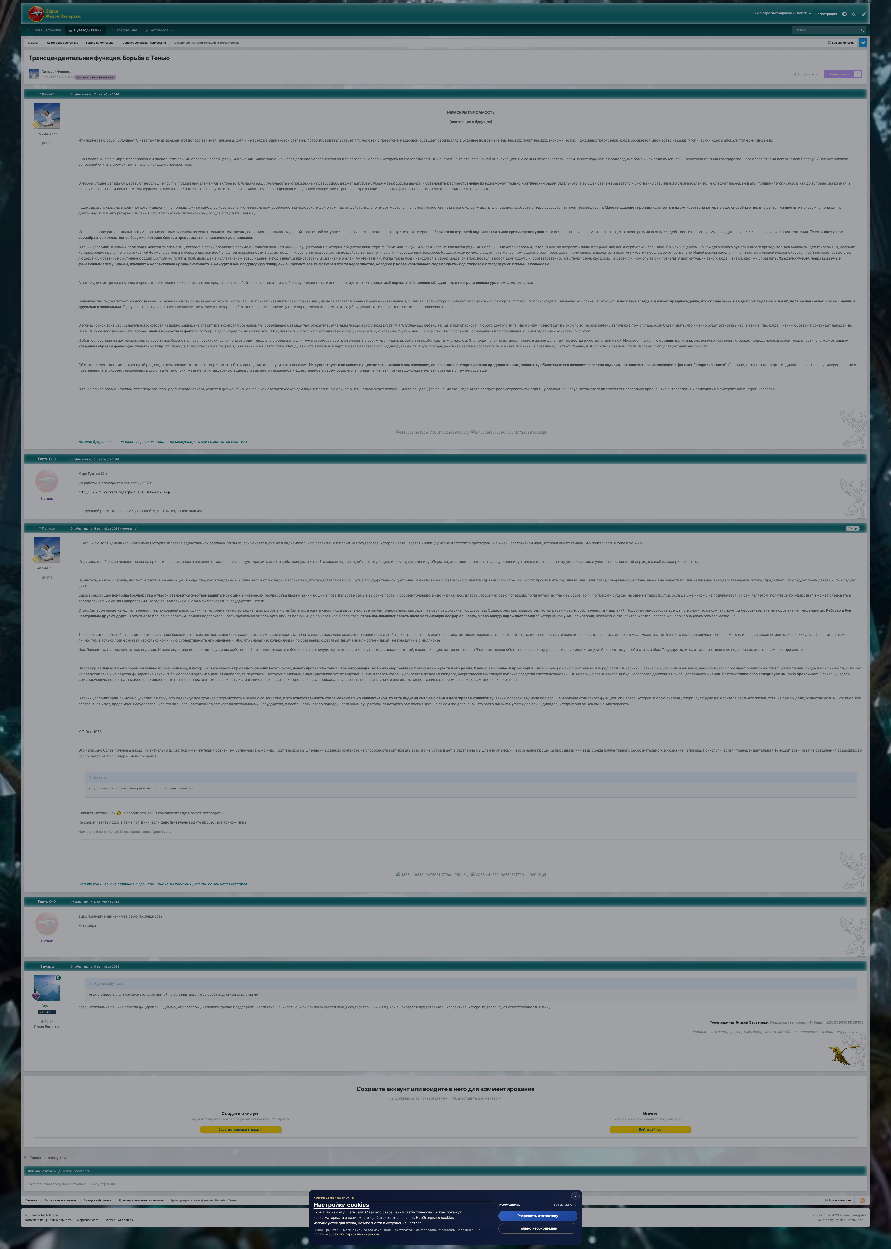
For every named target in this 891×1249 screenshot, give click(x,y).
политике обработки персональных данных (346, 1234)
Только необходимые (538, 1228)
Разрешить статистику (537, 1215)
